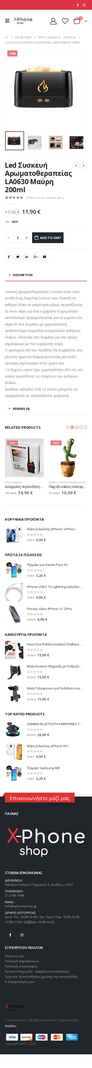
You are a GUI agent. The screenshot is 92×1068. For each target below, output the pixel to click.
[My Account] (53, 21)
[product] (14, 534)
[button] (68, 427)
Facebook (9, 257)
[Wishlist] (65, 21)
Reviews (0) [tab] (21, 408)
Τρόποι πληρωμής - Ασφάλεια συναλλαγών (37, 971)
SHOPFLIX (53, 482)
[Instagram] (84, 5)
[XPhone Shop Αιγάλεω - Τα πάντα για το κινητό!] (23, 20)
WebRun (10, 1026)
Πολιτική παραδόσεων (22, 961)
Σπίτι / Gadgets (13, 482)
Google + (35, 257)
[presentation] (11, 88)
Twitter (18, 257)
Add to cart (50, 238)
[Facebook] (77, 5)
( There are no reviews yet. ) (45, 198)
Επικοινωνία (14, 956)
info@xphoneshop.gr (21, 906)
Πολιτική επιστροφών (21, 966)
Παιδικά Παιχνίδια (70, 482)
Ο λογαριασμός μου (20, 981)
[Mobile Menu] (8, 21)
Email (44, 257)
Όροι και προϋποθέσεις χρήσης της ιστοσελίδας (41, 976)
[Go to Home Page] (6, 37)
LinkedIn (27, 257)
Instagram (22, 935)
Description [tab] (22, 275)
